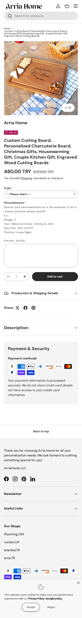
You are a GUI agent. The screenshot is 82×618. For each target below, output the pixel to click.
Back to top (41, 431)
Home (7, 28)
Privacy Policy (36, 598)
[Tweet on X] (17, 308)
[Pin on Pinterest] (33, 308)
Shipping (26, 178)
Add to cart (55, 276)
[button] (66, 6)
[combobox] (41, 16)
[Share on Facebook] (25, 308)
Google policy (53, 598)
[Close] (78, 583)
